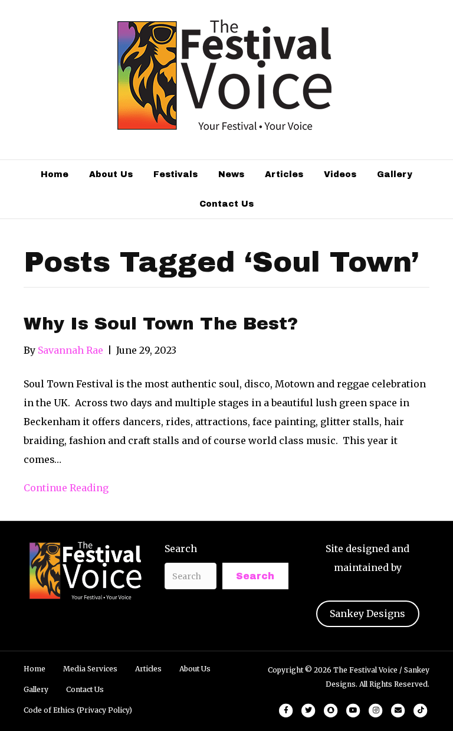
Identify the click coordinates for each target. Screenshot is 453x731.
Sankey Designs (367, 613)
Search (181, 548)
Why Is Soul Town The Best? (161, 323)
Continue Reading (66, 488)
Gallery (394, 174)
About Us (111, 174)
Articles (284, 174)
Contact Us (226, 204)
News (231, 174)
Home (54, 174)
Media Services (90, 668)
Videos (340, 174)
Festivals (175, 174)
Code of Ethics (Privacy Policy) (78, 710)
